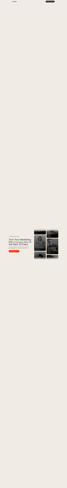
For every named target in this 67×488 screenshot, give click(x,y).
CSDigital (14, 1)
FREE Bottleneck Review (50, 1)
